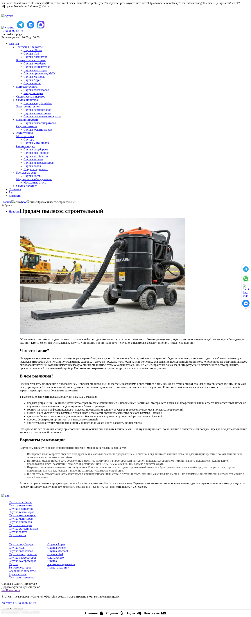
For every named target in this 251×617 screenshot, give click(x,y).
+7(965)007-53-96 (12, 30)
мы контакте (10, 590)
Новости (14, 211)
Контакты (7, 602)
